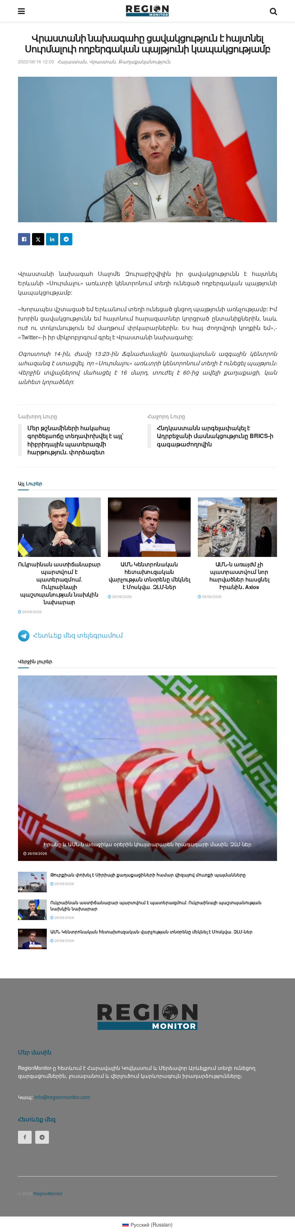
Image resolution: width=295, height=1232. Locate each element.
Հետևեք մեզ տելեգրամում (78, 634)
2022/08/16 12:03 (36, 61)
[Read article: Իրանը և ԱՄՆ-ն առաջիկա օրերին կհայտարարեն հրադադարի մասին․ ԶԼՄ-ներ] (147, 768)
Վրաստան (103, 61)
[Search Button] (273, 11)
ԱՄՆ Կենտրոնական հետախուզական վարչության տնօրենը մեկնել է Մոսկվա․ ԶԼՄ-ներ (149, 575)
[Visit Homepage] (147, 11)
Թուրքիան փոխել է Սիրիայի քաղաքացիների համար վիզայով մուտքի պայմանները (148, 874)
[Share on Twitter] (38, 239)
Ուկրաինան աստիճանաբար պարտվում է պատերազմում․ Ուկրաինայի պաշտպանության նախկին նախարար (59, 583)
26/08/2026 (31, 611)
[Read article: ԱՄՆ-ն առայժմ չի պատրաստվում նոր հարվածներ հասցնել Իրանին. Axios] (239, 527)
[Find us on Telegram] (42, 1137)
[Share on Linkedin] (52, 239)
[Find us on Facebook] (25, 1137)
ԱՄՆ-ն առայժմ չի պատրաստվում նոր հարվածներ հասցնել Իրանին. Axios (239, 575)
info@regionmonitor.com (62, 1097)
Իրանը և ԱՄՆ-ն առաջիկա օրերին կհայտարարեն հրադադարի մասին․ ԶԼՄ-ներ (147, 844)
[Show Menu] (21, 11)
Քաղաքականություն (145, 61)
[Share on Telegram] (66, 239)
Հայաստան (72, 61)
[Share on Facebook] (24, 239)
